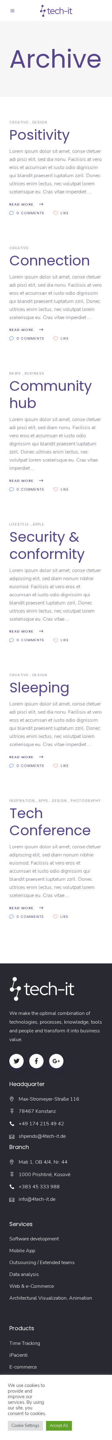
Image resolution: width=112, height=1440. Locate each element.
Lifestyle (19, 524)
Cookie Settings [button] (25, 1425)
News (15, 373)
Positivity (39, 135)
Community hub (50, 394)
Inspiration (22, 800)
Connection (49, 260)
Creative (19, 122)
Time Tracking (24, 1343)
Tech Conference (50, 821)
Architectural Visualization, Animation (50, 1298)
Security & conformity (47, 545)
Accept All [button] (59, 1425)
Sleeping (39, 687)
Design (39, 122)
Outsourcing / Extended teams (42, 1262)
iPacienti (18, 1355)
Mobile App (22, 1250)
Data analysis (24, 1274)
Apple (38, 524)
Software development (34, 1238)
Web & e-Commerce (31, 1286)
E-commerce (23, 1367)
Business (34, 373)
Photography (86, 800)
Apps (44, 800)
